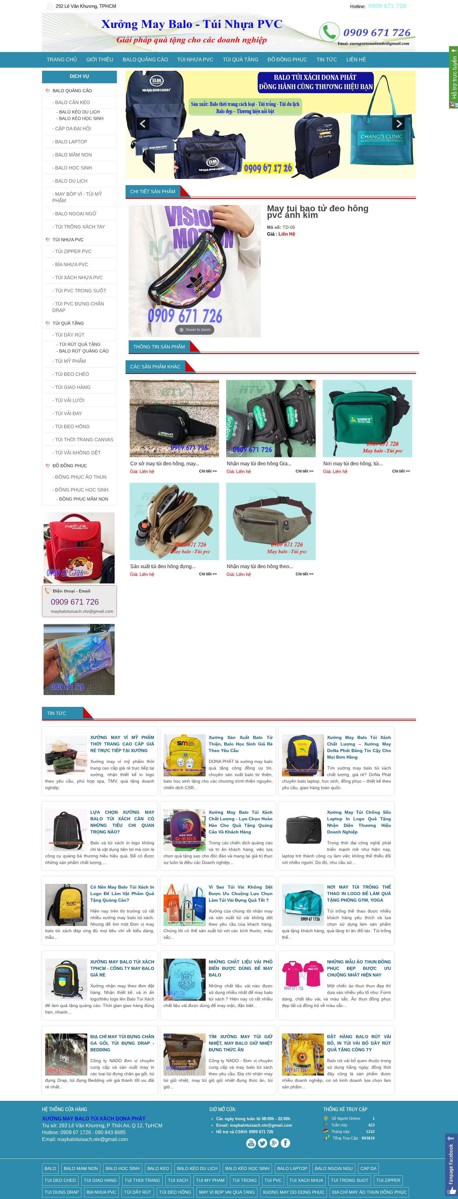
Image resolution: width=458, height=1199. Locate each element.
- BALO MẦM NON (72, 154)
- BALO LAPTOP (69, 141)
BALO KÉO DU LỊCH (197, 1168)
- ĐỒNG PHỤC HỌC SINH (80, 489)
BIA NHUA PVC (101, 1192)
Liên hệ (356, 59)
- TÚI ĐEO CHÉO (70, 374)
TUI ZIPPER (388, 1180)
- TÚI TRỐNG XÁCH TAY (78, 226)
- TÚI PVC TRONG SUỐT (79, 290)
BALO (50, 1168)
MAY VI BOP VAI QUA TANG (227, 1192)
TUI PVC (273, 1180)
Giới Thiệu (99, 59)
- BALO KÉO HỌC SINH (79, 118)
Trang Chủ (62, 59)
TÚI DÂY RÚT (137, 1192)
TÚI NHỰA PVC (195, 59)
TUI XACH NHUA (306, 1180)
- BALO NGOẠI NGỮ (74, 213)
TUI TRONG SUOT (350, 1180)
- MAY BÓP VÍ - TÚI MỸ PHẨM (77, 197)
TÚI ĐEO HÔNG (175, 1192)
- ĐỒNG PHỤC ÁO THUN (79, 477)
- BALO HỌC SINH (72, 167)
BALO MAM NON (81, 1168)
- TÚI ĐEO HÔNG (71, 426)
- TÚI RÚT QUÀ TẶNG (78, 344)
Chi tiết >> (208, 471)
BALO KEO (158, 1168)
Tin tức (327, 59)
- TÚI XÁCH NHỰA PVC (77, 277)
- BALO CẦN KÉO (71, 102)
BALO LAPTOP (292, 1168)
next (398, 123)
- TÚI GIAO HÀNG (71, 387)
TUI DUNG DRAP (62, 1192)
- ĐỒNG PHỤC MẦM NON (82, 498)
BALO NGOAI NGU (334, 1168)
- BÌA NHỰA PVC (70, 264)
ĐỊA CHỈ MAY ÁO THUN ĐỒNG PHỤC (369, 1192)
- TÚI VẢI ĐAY (67, 413)
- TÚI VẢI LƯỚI (68, 400)
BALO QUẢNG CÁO (145, 59)
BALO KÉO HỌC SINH (247, 1168)
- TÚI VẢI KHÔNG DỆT (76, 452)
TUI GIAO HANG (100, 1180)
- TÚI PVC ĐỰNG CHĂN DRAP (78, 307)
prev (143, 123)
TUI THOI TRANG (142, 1180)
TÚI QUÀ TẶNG (240, 59)
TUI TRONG (244, 1180)
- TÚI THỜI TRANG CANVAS (82, 439)
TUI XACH (178, 1180)
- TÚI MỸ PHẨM (69, 361)
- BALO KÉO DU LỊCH (78, 111)
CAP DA (368, 1168)
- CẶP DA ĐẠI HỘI (71, 128)
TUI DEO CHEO (60, 1180)
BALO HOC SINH (123, 1168)
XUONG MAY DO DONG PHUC (293, 1192)
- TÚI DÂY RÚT (68, 335)
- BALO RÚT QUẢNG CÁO (82, 350)
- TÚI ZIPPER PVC (72, 251)
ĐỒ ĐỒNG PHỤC (287, 59)
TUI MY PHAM (210, 1180)
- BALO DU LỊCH (70, 181)
